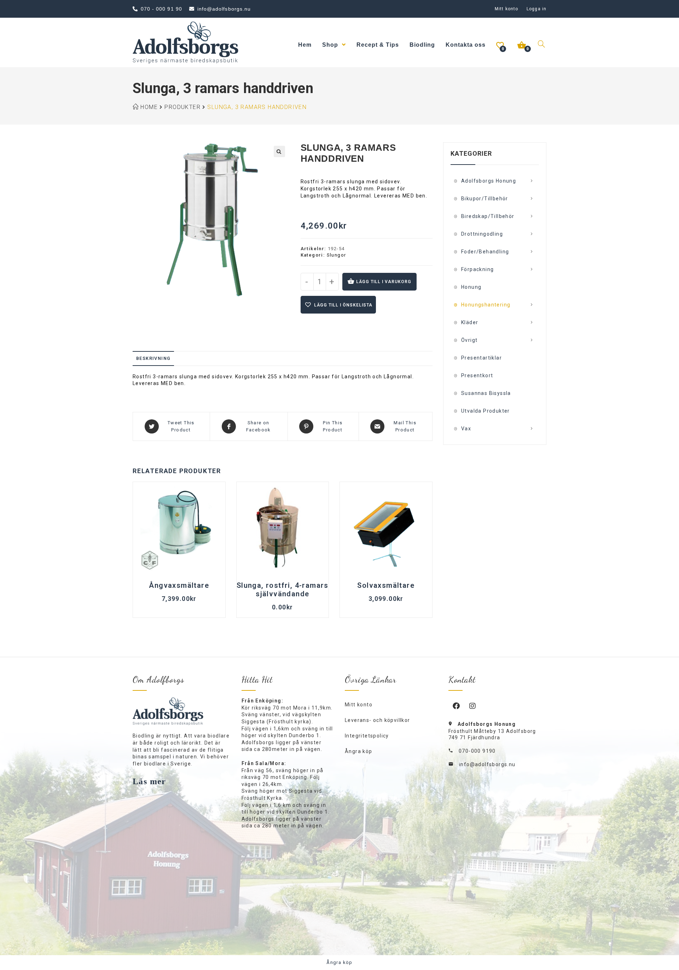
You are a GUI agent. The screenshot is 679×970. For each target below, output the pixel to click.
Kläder (469, 322)
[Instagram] (473, 706)
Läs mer (149, 781)
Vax (466, 428)
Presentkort (477, 375)
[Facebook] (456, 706)
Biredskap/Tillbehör (488, 216)
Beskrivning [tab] (153, 358)
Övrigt (469, 340)
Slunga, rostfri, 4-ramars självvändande (283, 589)
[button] (279, 151)
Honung (471, 287)
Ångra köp (358, 751)
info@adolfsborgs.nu (487, 764)
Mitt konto (506, 8)
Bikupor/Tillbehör (484, 198)
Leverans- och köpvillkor (377, 720)
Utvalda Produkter (485, 411)
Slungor (336, 255)
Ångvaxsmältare (179, 585)
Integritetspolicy (367, 736)
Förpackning (477, 269)
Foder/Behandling (485, 251)
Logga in (536, 8)
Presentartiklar (481, 358)
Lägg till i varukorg (383, 281)
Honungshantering (485, 305)
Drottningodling (482, 234)
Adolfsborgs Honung (488, 181)
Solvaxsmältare (385, 585)
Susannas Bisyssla (486, 393)
